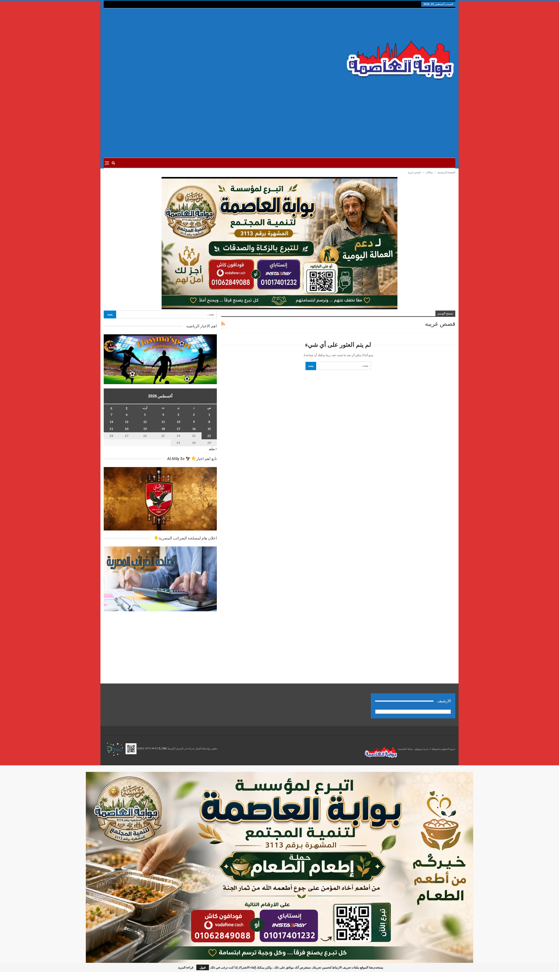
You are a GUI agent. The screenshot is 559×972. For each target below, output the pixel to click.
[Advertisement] (220, 50)
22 (209, 436)
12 (145, 422)
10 (178, 422)
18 (163, 429)
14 (111, 422)
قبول (203, 967)
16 (194, 429)
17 (178, 429)
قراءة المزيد (185, 967)
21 (111, 429)
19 (145, 429)
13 (126, 422)
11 (163, 422)
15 (209, 429)
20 (126, 429)
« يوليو (213, 448)
